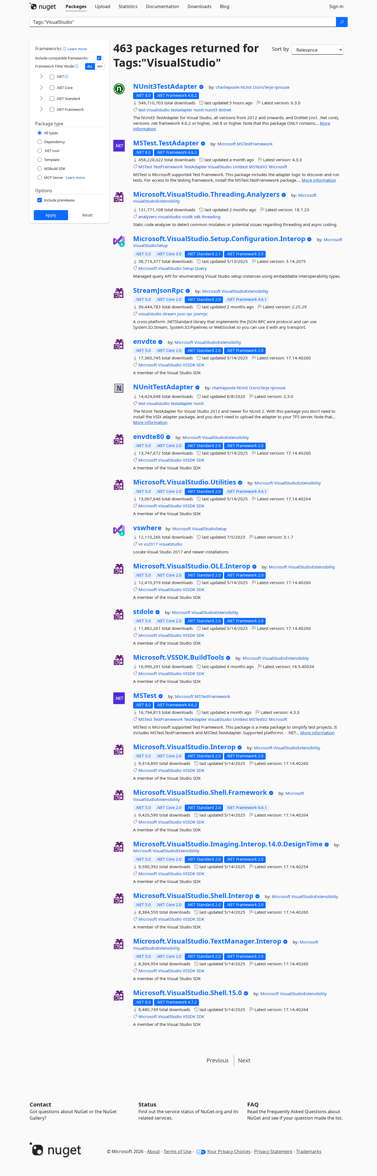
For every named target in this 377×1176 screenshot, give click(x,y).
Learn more (77, 48)
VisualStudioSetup (150, 245)
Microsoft (227, 144)
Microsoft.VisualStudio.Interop (184, 747)
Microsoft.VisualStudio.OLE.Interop (191, 566)
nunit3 (211, 109)
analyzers (147, 216)
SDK (200, 365)
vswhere (147, 528)
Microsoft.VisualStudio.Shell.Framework (200, 792)
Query (201, 268)
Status (147, 1104)
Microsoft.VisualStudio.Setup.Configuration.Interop (219, 239)
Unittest (240, 166)
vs (140, 544)
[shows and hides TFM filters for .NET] (41, 76)
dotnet (224, 109)
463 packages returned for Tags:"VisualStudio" (186, 55)
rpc (189, 313)
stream (169, 313)
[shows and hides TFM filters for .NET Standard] (41, 98)
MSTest (145, 166)
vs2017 (151, 544)
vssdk (187, 216)
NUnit (247, 87)
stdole (143, 611)
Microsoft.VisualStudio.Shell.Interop (193, 895)
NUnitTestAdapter (163, 387)
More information (319, 180)
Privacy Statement (273, 1151)
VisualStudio (220, 166)
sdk (197, 216)
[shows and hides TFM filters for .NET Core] (41, 87)
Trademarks (308, 1151)
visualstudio (158, 109)
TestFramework (168, 166)
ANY (100, 66)
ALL (90, 66)
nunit (199, 109)
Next (244, 1060)
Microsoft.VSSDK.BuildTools (178, 657)
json (181, 313)
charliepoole (228, 87)
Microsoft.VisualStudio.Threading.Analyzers (206, 194)
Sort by (280, 48)
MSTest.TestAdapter (166, 143)
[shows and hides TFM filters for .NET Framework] (41, 109)
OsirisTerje (263, 87)
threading (211, 216)
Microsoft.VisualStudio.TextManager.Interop (207, 941)
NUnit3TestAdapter (165, 86)
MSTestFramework (255, 144)
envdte (144, 341)
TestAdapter (195, 166)
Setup (188, 268)
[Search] (342, 22)
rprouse (281, 87)
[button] (65, 48)
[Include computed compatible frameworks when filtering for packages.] (99, 58)
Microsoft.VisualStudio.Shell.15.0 (187, 993)
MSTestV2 (258, 166)
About (153, 1151)
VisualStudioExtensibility (156, 201)
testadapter (182, 109)
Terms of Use (177, 1151)
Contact (40, 1104)
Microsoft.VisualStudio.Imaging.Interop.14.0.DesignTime (228, 844)
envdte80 (148, 436)
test (141, 109)
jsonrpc (201, 313)
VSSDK (189, 365)
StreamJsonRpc (158, 290)
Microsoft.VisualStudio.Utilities (184, 482)
